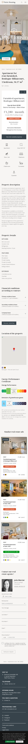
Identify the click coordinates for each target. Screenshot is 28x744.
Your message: (5, 608)
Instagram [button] (7, 718)
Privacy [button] (4, 727)
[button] (23, 34)
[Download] (21, 92)
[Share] (24, 92)
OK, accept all (10, 741)
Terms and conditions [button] (8, 725)
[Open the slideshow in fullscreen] (14, 58)
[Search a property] (21, 2)
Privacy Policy (21, 739)
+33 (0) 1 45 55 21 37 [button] (19, 586)
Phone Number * (6, 635)
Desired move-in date (7, 594)
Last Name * (5, 614)
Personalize (20, 741)
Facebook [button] (6, 720)
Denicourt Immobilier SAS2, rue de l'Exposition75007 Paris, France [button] (11, 676)
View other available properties (14, 137)
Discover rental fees (9, 323)
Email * (3, 628)
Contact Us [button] (7, 700)
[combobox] (4, 637)
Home (5, 661)
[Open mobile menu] (25, 2)
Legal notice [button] (5, 730)
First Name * (5, 621)
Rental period (5, 600)
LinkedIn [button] (6, 715)
